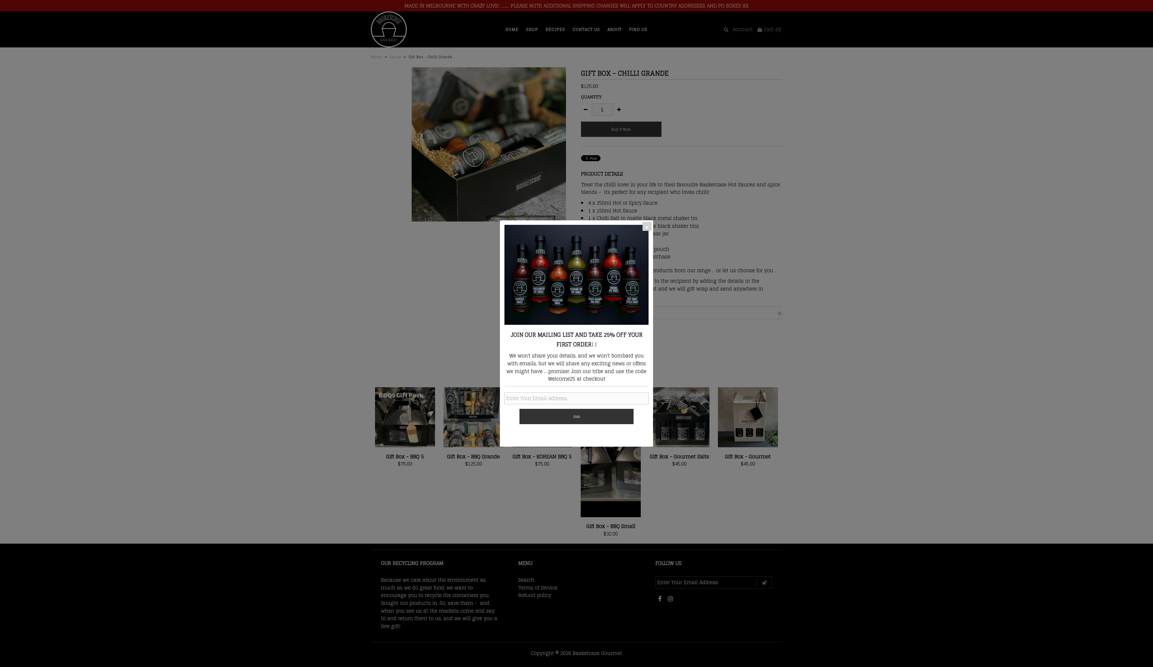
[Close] (647, 226)
